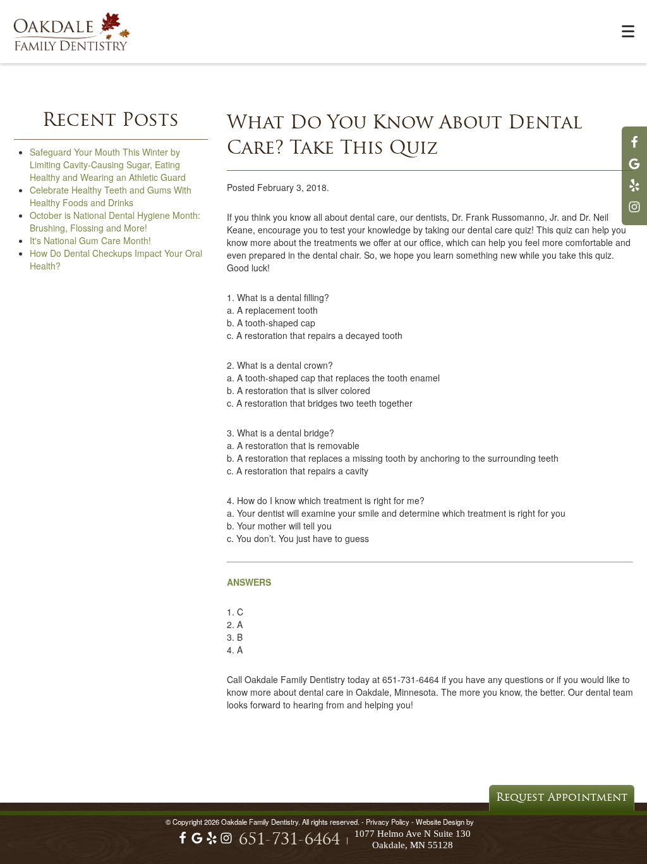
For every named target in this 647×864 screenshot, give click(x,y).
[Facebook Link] (634, 148)
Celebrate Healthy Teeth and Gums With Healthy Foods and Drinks (110, 196)
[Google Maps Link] (634, 169)
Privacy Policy (387, 822)
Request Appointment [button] (561, 798)
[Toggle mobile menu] (628, 31)
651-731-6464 (289, 840)
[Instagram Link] (634, 212)
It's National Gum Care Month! (90, 240)
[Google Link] (197, 841)
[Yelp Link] (634, 191)
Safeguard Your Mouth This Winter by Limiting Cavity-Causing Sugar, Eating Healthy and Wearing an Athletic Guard (108, 164)
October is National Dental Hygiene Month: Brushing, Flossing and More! (115, 221)
